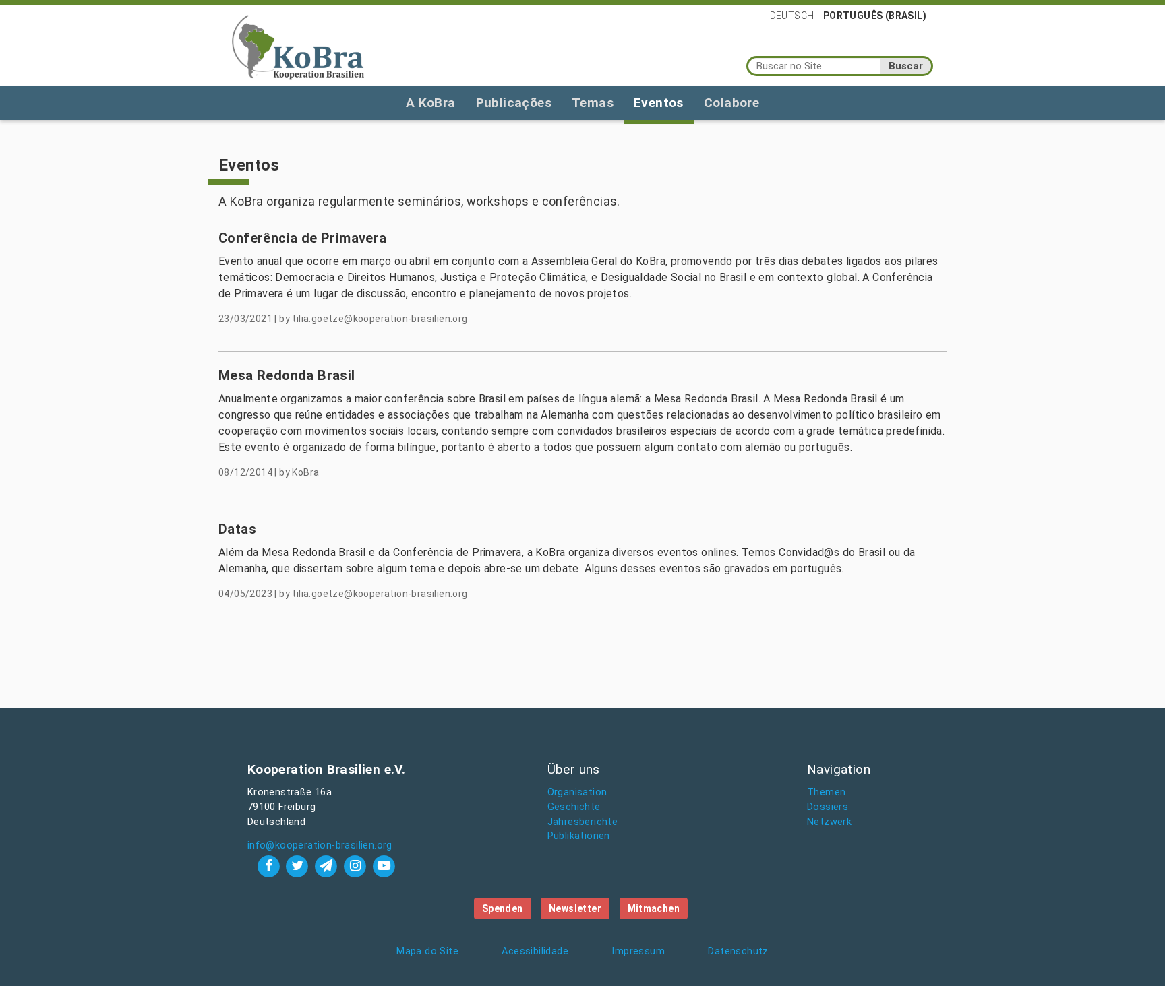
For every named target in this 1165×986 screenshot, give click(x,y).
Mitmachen (654, 908)
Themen (826, 792)
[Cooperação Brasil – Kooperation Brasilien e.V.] (298, 46)
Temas (593, 103)
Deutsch (792, 15)
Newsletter (575, 908)
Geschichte (574, 807)
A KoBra (431, 103)
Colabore (731, 103)
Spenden (502, 908)
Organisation (577, 792)
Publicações (513, 103)
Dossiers (827, 807)
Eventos (659, 103)
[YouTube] (383, 865)
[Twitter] (299, 865)
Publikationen (578, 836)
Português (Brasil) (874, 15)
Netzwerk (829, 822)
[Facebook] (270, 865)
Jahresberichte (582, 822)
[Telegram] (327, 865)
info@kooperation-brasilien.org (319, 845)
